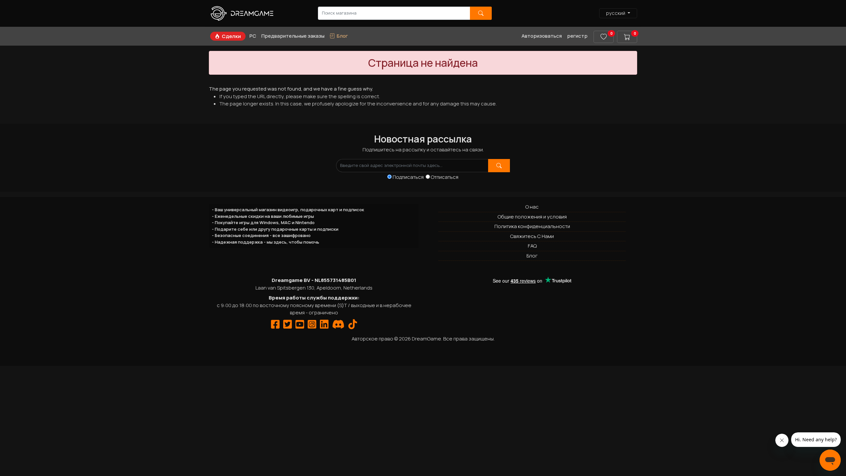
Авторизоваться (541, 35)
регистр (577, 35)
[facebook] (275, 326)
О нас (532, 206)
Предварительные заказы (293, 35)
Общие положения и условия (532, 216)
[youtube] (299, 326)
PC (253, 35)
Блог (532, 255)
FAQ (532, 245)
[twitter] (287, 326)
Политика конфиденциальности (532, 226)
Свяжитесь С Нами (532, 236)
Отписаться (444, 177)
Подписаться (409, 177)
